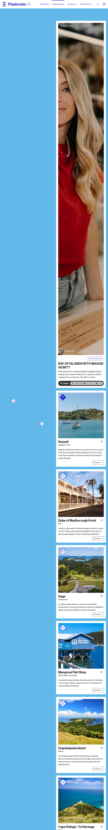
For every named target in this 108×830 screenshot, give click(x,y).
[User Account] (105, 4)
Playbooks (17, 4)
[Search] (98, 4)
